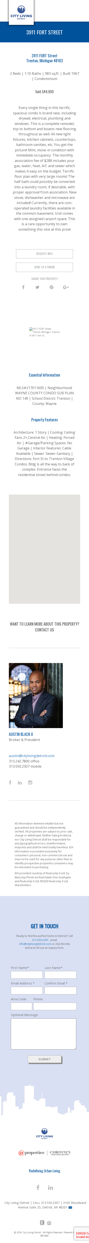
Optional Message (24, 1015)
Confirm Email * (55, 983)
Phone (38, 999)
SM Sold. (44, 1235)
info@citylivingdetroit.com (35, 944)
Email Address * (23, 983)
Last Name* (53, 967)
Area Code (18, 999)
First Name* (20, 967)
